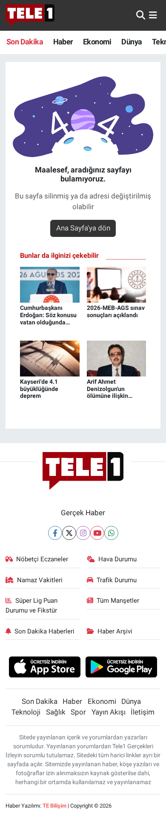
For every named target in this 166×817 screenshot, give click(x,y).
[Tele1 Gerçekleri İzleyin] (30, 15)
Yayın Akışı (109, 712)
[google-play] (121, 668)
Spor (78, 712)
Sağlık (56, 712)
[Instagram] (83, 533)
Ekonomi (97, 41)
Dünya (131, 41)
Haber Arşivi (114, 631)
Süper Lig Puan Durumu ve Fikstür (32, 605)
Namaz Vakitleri (40, 580)
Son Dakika (24, 41)
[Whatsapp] (111, 533)
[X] (69, 533)
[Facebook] (55, 533)
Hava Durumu (117, 559)
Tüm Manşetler (118, 600)
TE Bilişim (54, 805)
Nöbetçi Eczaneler (42, 559)
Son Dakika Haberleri (44, 631)
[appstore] (44, 668)
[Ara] (140, 15)
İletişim (143, 712)
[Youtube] (97, 533)
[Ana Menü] (153, 15)
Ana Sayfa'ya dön (83, 228)
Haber (63, 41)
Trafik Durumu (117, 580)
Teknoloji (25, 712)
